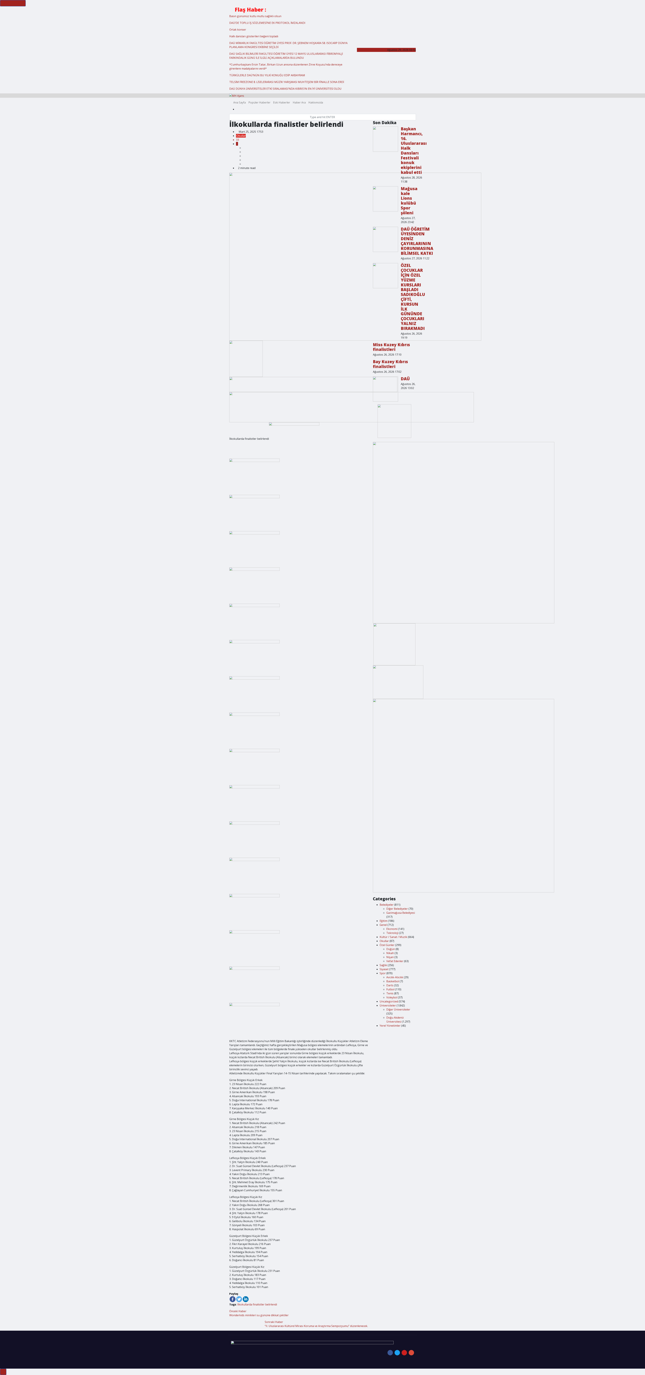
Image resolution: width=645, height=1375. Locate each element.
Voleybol (391, 997)
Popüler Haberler (259, 102)
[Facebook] (232, 1299)
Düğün (390, 949)
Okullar (241, 136)
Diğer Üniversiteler (398, 1009)
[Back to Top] (3, 1372)
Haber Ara (299, 102)
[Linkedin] (246, 1299)
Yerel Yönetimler (390, 1025)
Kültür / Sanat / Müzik (393, 937)
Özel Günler (387, 945)
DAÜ (405, 378)
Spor (383, 973)
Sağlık (383, 965)
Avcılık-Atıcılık (394, 977)
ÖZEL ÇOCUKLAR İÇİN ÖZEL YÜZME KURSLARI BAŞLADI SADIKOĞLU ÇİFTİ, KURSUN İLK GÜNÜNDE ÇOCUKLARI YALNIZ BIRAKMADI (413, 297)
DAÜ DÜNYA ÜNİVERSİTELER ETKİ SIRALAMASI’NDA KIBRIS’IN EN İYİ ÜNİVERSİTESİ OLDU (285, 89)
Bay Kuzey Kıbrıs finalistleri (390, 364)
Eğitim (383, 921)
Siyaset (384, 969)
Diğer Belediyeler (397, 909)
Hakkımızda (315, 102)
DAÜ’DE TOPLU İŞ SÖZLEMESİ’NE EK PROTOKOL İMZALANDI (267, 23)
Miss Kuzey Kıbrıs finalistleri (391, 347)
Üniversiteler (388, 1005)
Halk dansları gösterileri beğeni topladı (253, 36)
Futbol (390, 989)
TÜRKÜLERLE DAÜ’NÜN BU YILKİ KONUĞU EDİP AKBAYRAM (267, 75)
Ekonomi (391, 929)
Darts (389, 985)
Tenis (389, 993)
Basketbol (392, 981)
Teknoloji (392, 933)
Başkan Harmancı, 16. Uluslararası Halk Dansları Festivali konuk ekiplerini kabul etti (414, 150)
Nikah (390, 953)
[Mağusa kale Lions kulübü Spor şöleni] (385, 198)
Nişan (390, 957)
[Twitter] (239, 1299)
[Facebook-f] (390, 1352)
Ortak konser (237, 29)
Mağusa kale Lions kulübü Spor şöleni (409, 201)
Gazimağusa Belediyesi (400, 913)
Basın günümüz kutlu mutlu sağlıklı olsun (255, 16)
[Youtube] (404, 1352)
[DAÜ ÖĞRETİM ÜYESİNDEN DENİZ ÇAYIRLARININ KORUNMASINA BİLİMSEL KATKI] (385, 239)
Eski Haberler (281, 102)
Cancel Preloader (13, 3)
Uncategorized (389, 1001)
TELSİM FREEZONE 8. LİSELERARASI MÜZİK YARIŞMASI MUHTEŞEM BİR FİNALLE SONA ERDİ (286, 82)
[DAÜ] (385, 389)
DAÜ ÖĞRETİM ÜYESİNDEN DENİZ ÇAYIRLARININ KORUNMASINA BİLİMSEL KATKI (417, 241)
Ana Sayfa (239, 102)
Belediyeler (387, 905)
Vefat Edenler (394, 961)
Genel (383, 925)
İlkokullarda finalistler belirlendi (257, 1304)
